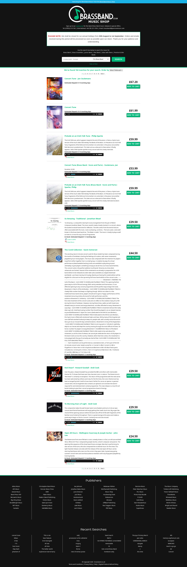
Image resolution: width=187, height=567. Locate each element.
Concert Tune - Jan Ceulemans (78, 78)
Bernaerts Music (16, 497)
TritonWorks (171, 494)
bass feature (47, 538)
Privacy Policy (88, 564)
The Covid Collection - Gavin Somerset (81, 250)
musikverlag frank (109, 494)
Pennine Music (140, 486)
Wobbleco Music (171, 500)
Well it (109, 538)
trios (78, 541)
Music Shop (109, 492)
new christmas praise (78, 552)
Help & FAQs (94, 64)
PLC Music (140, 492)
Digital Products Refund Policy (108, 564)
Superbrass (140, 508)
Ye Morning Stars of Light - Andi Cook (81, 404)
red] (78, 535)
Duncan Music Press (47, 489)
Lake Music (78, 505)
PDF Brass (109, 508)
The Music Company (171, 486)
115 (16, 543)
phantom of (16, 552)
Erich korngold (47, 541)
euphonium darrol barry (47, 552)
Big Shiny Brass (16, 500)
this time (140, 552)
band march (109, 535)
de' (171, 549)
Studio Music (140, 505)
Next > (103, 74)
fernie (78, 549)
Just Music (78, 494)
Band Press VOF (16, 494)
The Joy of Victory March (140, 535)
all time (47, 546)
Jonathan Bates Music (78, 489)
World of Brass (171, 503)
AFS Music (16, 489)
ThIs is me (47, 535)
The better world (47, 549)
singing (78, 543)
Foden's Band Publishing (47, 497)
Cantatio (16, 508)
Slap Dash (16, 549)
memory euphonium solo (171, 538)
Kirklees (78, 503)
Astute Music (16, 492)
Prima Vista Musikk (140, 494)
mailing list (79, 26)
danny (140, 546)
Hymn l (78, 546)
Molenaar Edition (109, 486)
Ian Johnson (78, 486)
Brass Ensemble (77, 52)
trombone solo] (109, 552)
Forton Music (47, 500)
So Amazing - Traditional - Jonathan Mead (83, 218)
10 (98, 74)
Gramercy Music (47, 505)
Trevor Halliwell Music (171, 492)
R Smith (140, 497)
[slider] (101, 114)
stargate (140, 543)
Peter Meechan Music (140, 489)
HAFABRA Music (47, 508)
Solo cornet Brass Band (109, 549)
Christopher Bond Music (47, 486)
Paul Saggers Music (109, 505)
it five (16, 541)
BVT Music (16, 505)
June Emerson (78, 492)
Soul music (16, 546)
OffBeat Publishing (109, 503)
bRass (16, 538)
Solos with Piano (107, 52)
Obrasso (109, 500)
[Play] (66, 114)
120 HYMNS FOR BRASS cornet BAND (109, 541)
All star (47, 543)
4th (171, 535)
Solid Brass (140, 500)
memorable (109, 543)
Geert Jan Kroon (47, 503)
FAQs (95, 564)
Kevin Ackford (78, 500)
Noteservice (109, 497)
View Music (70, 157)
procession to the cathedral (78, 538)
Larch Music (78, 508)
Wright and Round (171, 505)
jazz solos (140, 538)
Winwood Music (171, 497)
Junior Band (88, 52)
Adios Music (16, 486)
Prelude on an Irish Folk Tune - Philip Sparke (84, 136)
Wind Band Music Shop (107, 2)
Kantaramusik (78, 497)
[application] (84, 114)
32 (109, 546)
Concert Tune (70, 107)
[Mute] (97, 114)
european (171, 541)
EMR (47, 492)
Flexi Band (97, 52)
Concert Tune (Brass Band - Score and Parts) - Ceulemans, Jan (91, 165)
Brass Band (67, 52)
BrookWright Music (16, 503)
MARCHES (171, 543)
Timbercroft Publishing (171, 489)
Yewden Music (171, 508)
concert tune (16, 535)
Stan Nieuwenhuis (140, 503)
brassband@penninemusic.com (114, 28)
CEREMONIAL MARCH (140, 541)
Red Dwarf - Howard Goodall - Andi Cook (82, 368)
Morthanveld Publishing (109, 489)
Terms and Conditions (76, 564)
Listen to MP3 (71, 239)
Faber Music (47, 494)
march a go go (171, 546)
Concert (171, 552)
